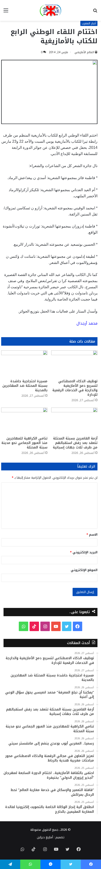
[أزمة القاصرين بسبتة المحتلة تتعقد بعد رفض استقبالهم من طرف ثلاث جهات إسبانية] (74, 421)
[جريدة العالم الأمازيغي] (50, 10)
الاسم (91, 535)
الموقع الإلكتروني (84, 570)
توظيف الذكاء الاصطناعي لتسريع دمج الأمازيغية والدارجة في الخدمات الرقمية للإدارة (74, 388)
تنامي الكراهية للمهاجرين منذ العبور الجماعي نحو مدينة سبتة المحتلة (24, 443)
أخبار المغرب (89, 23)
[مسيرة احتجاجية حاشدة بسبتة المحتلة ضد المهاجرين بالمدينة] (24, 363)
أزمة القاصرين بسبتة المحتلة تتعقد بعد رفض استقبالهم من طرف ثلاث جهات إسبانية (75, 443)
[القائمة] (6, 12)
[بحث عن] (95, 12)
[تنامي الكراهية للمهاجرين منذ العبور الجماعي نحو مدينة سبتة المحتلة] (24, 421)
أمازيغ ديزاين (45, 837)
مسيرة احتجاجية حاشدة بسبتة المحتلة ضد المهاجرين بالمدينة (24, 385)
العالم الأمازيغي (84, 52)
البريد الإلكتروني (83, 552)
